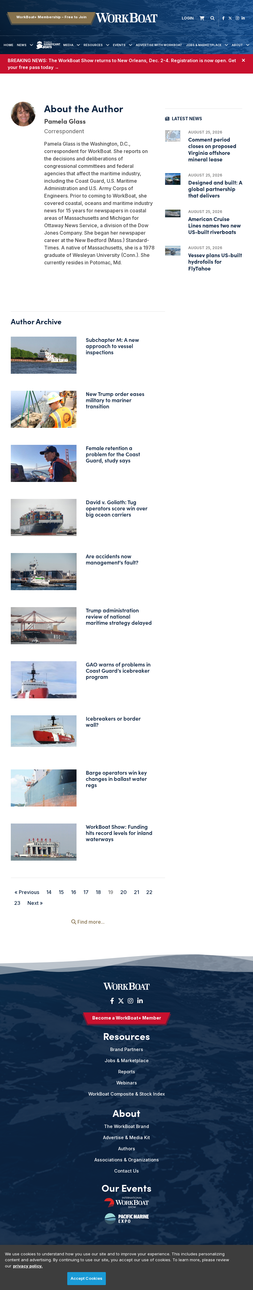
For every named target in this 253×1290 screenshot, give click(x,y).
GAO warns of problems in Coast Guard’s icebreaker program (118, 670)
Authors (126, 1148)
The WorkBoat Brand (126, 1126)
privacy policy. (28, 1265)
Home (8, 45)
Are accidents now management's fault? (112, 559)
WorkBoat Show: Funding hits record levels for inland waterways (119, 833)
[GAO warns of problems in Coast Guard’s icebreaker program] (44, 683)
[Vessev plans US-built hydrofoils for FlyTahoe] (172, 251)
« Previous (27, 892)
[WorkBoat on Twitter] (230, 18)
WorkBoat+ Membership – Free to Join (51, 17)
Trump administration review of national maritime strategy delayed (119, 616)
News (22, 45)
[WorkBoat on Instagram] (237, 18)
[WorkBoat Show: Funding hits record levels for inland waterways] (44, 848)
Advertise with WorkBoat (159, 45)
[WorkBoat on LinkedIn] (243, 18)
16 (73, 892)
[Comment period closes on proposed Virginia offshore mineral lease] (172, 136)
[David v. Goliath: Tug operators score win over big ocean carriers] (44, 521)
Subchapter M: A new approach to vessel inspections (112, 346)
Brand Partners (126, 1049)
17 (86, 892)
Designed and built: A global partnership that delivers (215, 188)
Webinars (126, 1082)
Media (68, 45)
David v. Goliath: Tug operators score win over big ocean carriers (116, 508)
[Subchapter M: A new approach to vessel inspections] (44, 357)
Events (119, 45)
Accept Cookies (87, 1278)
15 (61, 892)
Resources (93, 45)
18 (98, 892)
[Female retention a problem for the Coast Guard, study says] (44, 463)
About (237, 45)
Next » (35, 903)
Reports (126, 1071)
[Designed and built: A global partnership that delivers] (172, 179)
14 (49, 892)
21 (136, 892)
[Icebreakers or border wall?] (44, 731)
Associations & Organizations (126, 1159)
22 (149, 892)
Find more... (90, 922)
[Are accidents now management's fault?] (44, 573)
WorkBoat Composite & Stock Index (126, 1093)
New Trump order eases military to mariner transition (115, 400)
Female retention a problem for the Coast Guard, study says (113, 454)
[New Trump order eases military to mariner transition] (44, 413)
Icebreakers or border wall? (113, 721)
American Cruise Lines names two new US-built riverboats (214, 225)
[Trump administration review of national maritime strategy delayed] (44, 629)
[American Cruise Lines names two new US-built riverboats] (172, 213)
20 (123, 892)
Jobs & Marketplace (204, 45)
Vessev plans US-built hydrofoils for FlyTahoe (215, 261)
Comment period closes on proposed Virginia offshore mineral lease (212, 149)
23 (17, 903)
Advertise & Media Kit (126, 1137)
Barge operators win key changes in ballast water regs (116, 778)
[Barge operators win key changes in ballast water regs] (44, 791)
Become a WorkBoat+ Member (126, 1017)
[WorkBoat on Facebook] (223, 18)
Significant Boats (48, 49)
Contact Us (126, 1170)
